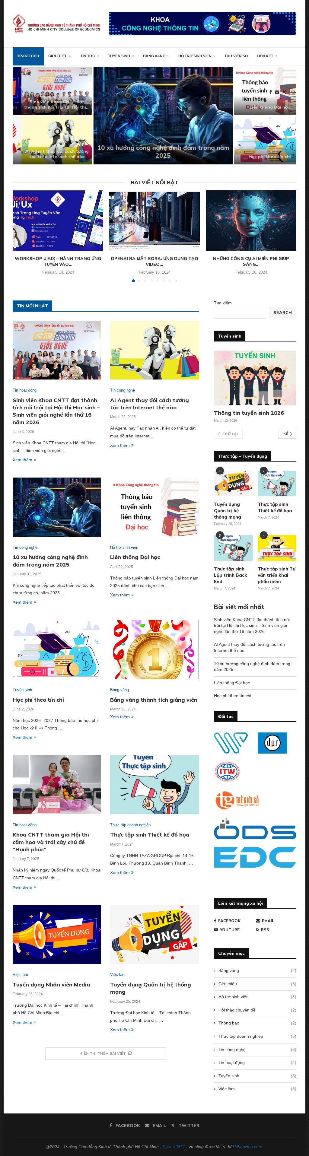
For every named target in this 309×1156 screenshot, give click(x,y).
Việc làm (257, 1088)
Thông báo (257, 1023)
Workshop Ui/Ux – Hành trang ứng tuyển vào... (58, 261)
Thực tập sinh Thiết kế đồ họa (150, 834)
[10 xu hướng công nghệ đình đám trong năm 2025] (154, 115)
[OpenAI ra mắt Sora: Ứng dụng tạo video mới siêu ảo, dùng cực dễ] (154, 220)
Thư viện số (236, 56)
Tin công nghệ (257, 1049)
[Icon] (233, 547)
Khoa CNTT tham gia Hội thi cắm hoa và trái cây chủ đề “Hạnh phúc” (51, 842)
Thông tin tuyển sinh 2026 (249, 412)
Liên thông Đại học (261, 107)
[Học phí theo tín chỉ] (260, 140)
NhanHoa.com (248, 1146)
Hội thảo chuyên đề (257, 1010)
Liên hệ (24, 74)
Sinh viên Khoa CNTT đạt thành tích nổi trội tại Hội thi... (48, 104)
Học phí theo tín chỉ (261, 156)
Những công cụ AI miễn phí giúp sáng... (251, 261)
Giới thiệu (58, 56)
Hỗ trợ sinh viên (195, 56)
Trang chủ (28, 56)
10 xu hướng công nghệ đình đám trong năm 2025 (155, 151)
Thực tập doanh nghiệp (257, 1036)
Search (282, 312)
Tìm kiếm (223, 302)
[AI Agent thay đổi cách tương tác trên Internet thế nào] (48, 140)
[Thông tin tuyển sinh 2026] (255, 378)
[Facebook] (270, 92)
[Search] (293, 92)
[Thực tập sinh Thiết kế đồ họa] (154, 784)
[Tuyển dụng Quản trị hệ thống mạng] (154, 934)
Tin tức (88, 56)
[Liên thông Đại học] (154, 507)
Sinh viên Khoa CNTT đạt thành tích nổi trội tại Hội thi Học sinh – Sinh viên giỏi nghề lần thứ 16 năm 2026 (56, 411)
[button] (24, 115)
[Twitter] (284, 92)
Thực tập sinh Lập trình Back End (230, 575)
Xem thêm (22, 459)
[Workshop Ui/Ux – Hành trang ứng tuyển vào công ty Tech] (58, 220)
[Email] (277, 92)
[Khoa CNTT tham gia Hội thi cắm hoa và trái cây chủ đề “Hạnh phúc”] (57, 784)
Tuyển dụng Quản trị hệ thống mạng (227, 510)
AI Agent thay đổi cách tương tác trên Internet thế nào (48, 153)
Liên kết (265, 56)
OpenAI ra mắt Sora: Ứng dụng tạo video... (154, 261)
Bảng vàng (154, 56)
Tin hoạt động (257, 1062)
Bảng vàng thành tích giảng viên (153, 699)
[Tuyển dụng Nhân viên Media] (57, 934)
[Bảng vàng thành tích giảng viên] (154, 649)
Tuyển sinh (119, 56)
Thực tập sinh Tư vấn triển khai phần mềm (276, 575)
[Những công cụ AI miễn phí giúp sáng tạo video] (251, 220)
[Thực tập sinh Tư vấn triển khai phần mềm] (277, 548)
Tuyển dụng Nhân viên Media (51, 984)
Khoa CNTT (174, 1146)
